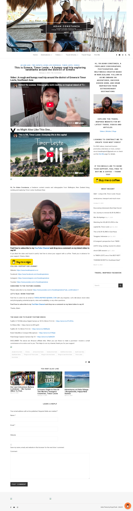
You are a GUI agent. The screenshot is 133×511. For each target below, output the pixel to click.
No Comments (56, 73)
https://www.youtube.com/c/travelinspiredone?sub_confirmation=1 (56, 290)
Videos (58, 55)
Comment (13, 451)
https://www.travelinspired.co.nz (27, 270)
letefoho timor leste (66, 352)
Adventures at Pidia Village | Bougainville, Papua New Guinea (76, 392)
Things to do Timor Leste (31, 354)
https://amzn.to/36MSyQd (41, 329)
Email (12, 425)
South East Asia (79, 352)
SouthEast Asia (16, 354)
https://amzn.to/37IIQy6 (47, 333)
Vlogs (114, 131)
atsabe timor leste (17, 352)
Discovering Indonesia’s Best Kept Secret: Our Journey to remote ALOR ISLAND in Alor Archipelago (108, 212)
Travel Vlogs (86, 55)
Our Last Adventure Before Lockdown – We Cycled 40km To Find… (22, 389)
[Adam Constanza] (66, 26)
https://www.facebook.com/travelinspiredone (33, 274)
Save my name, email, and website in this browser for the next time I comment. (37, 447)
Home (35, 55)
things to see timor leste (65, 354)
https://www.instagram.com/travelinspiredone (33, 278)
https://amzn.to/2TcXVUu (64, 321)
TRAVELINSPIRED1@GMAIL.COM (45, 298)
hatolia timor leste (52, 352)
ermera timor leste (38, 352)
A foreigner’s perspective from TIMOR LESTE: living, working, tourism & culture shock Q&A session (107, 246)
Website (13, 435)
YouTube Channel (42, 248)
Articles (108, 131)
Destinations (45, 55)
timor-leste (15, 357)
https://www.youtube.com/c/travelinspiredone (32, 282)
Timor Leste (67, 65)
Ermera (27, 352)
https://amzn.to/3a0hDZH (46, 337)
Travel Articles (71, 55)
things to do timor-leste (48, 354)
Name (13, 415)
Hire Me (97, 55)
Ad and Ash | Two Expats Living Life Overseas (41, 65)
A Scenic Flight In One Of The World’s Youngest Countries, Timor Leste (48, 392)
